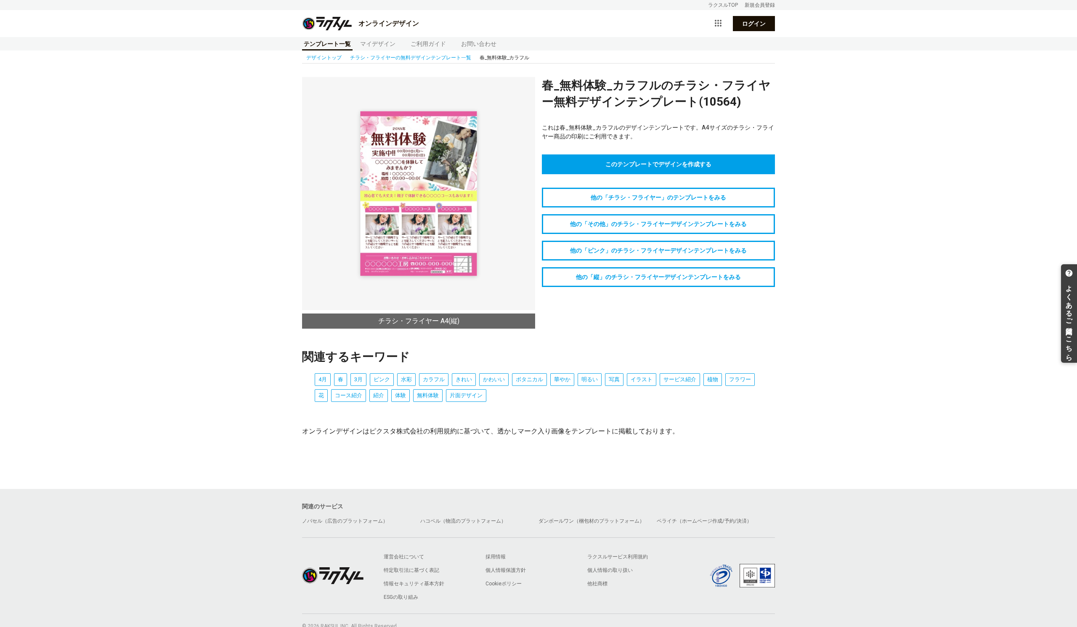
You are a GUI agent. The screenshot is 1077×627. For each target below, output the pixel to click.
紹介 (378, 395)
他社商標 (597, 584)
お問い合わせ (478, 43)
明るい (589, 379)
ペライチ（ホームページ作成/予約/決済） (704, 521)
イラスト (642, 379)
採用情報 (495, 557)
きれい (464, 379)
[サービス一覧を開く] (718, 23)
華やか (562, 379)
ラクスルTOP (723, 5)
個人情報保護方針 (505, 570)
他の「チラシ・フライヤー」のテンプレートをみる (658, 197)
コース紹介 (348, 395)
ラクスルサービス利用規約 (617, 557)
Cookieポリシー (503, 584)
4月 (322, 379)
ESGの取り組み (401, 597)
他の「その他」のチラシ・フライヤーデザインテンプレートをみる (658, 224)
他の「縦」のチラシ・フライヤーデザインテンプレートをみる (658, 277)
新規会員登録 (760, 5)
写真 (614, 379)
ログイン (754, 23)
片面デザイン (466, 395)
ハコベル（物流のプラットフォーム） (463, 521)
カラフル (434, 379)
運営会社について (404, 557)
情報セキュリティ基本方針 (414, 584)
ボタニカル (529, 379)
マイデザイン (377, 43)
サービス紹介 (679, 379)
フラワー (740, 379)
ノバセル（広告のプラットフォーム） (345, 521)
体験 (400, 395)
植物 (712, 379)
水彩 (406, 379)
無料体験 (428, 395)
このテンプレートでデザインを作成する (658, 164)
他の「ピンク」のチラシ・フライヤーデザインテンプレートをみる (658, 250)
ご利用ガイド (428, 43)
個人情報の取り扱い (610, 570)
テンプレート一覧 (327, 43)
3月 (358, 379)
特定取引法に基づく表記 (411, 570)
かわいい (494, 379)
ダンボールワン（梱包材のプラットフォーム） (591, 521)
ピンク (382, 379)
